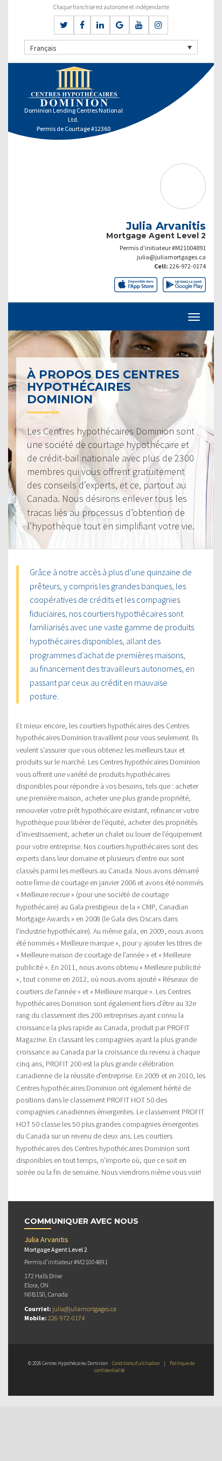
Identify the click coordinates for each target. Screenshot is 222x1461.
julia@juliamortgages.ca (171, 257)
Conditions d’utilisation (135, 1363)
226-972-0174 (187, 266)
